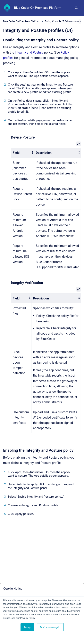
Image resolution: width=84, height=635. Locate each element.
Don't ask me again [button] (50, 627)
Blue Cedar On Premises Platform (37, 8)
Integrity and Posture (29, 52)
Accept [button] (27, 627)
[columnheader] (22, 153)
